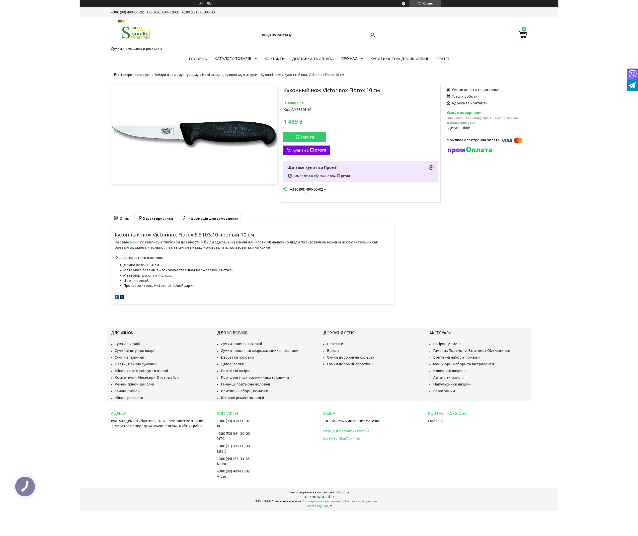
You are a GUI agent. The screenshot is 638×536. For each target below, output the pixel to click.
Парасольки (444, 391)
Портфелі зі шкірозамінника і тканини (255, 377)
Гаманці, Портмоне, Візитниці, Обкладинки (471, 350)
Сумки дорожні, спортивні (350, 364)
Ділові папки (232, 364)
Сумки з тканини (129, 357)
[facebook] (117, 297)
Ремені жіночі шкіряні (134, 384)
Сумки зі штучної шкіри (135, 350)
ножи (134, 242)
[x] (122, 297)
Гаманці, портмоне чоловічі (245, 384)
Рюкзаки (335, 344)
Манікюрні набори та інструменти (463, 364)
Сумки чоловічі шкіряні (241, 344)
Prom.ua (343, 492)
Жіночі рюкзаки (129, 397)
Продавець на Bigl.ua (319, 496)
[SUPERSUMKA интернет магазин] (136, 30)
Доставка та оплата (313, 59)
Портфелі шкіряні (236, 371)
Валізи (333, 350)
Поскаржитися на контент (322, 501)
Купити (307, 137)
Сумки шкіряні (127, 344)
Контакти (274, 59)
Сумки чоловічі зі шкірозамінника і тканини (259, 350)
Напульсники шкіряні (452, 384)
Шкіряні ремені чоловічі (242, 397)
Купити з (301, 150)
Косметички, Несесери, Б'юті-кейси (147, 377)
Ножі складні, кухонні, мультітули (229, 75)
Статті (442, 59)
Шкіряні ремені (447, 344)
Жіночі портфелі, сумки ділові (141, 371)
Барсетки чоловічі (237, 357)
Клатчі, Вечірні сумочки (136, 364)
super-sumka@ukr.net (341, 438)
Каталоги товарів (232, 58)
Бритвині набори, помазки (244, 391)
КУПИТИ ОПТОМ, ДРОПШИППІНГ (399, 59)
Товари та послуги (135, 75)
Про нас (349, 58)
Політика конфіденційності (364, 501)
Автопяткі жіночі (448, 377)
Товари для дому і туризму (176, 75)
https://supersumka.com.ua (345, 431)
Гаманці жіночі (128, 391)
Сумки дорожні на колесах (350, 357)
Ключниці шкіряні (449, 371)
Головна (198, 59)
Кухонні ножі (271, 75)
